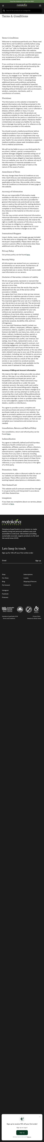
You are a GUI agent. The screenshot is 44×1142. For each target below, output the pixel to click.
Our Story (5, 578)
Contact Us (27, 585)
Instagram (5, 590)
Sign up (38, 561)
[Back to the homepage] (22, 6)
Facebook (5, 594)
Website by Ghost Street (34, 618)
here (28, 255)
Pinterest (5, 597)
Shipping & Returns (30, 581)
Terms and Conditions (9, 618)
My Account (6, 585)
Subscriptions (28, 574)
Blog (3, 581)
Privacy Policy (36, 616)
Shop (3, 574)
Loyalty (26, 578)
